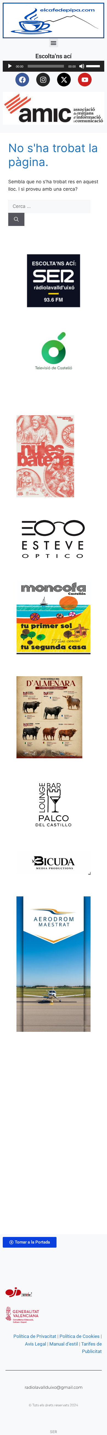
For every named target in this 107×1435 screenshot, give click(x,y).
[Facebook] (22, 79)
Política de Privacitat (34, 1336)
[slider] (94, 66)
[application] (53, 66)
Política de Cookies (80, 1336)
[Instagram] (43, 79)
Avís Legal (35, 1344)
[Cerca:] (49, 206)
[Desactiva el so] (82, 66)
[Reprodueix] (10, 66)
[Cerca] (16, 219)
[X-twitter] (64, 79)
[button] (53, 42)
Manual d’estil (63, 1344)
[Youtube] (85, 79)
